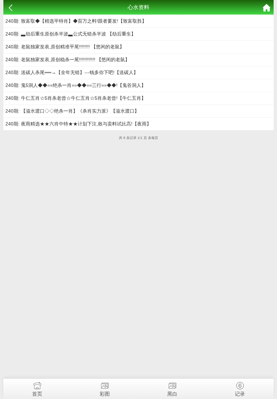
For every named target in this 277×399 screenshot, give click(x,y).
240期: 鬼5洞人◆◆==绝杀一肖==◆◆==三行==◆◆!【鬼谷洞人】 (75, 85)
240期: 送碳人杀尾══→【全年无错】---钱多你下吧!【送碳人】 (71, 72)
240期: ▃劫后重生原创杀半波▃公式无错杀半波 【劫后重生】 (70, 34)
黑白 (172, 394)
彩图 (105, 394)
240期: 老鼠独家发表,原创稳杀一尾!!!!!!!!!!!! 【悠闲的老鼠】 (67, 59)
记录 (240, 394)
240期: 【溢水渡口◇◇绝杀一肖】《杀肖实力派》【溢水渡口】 (72, 111)
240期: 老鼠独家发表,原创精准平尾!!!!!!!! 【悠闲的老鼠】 (64, 46)
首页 (37, 394)
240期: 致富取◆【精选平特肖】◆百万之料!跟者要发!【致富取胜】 (76, 21)
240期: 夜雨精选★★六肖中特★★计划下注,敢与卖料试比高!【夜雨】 (78, 123)
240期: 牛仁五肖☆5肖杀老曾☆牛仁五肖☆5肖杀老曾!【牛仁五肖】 (75, 98)
